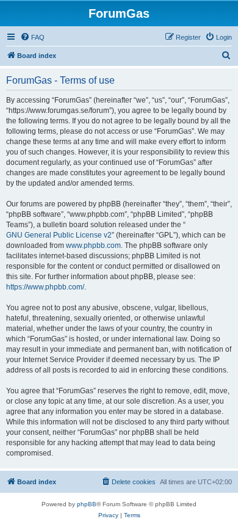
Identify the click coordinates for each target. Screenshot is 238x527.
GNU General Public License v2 (59, 235)
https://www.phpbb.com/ (45, 287)
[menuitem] (32, 37)
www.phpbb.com (93, 245)
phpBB (86, 504)
